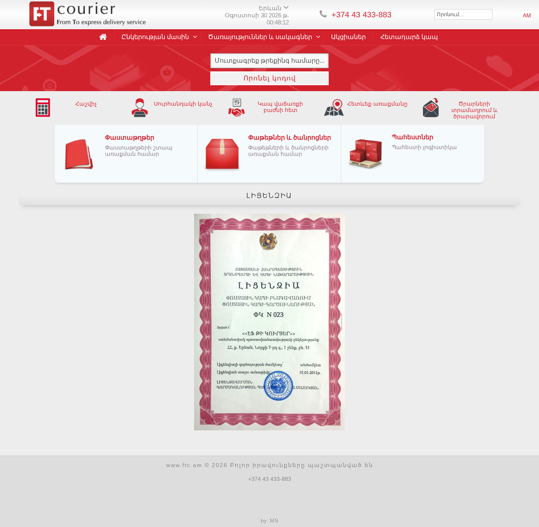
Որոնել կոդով (269, 78)
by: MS (269, 521)
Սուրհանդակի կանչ (183, 104)
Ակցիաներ (348, 37)
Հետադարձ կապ (409, 37)
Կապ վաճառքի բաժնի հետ (280, 107)
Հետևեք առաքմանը (377, 104)
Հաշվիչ (86, 104)
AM (527, 15)
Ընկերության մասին (155, 37)
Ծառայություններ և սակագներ (260, 37)
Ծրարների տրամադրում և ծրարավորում (474, 110)
